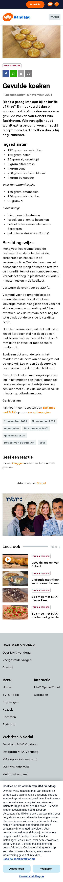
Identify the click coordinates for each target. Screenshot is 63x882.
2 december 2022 (15, 421)
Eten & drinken (12, 65)
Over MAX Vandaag (17, 652)
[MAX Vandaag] (16, 17)
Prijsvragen (10, 702)
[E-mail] (21, 73)
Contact (8, 667)
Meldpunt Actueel (15, 774)
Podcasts (9, 724)
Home (7, 687)
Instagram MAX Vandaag (20, 752)
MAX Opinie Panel (47, 687)
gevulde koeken (14, 435)
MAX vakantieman (16, 767)
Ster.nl (41, 483)
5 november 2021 (43, 421)
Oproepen (41, 695)
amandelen (11, 428)
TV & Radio (11, 695)
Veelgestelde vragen (17, 660)
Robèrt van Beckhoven (19, 442)
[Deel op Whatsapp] (13, 73)
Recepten (9, 717)
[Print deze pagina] (28, 73)
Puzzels (8, 709)
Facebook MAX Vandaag (20, 744)
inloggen (18, 463)
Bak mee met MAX (36, 428)
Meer (54, 546)
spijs (42, 442)
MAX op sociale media (18, 759)
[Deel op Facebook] (6, 73)
